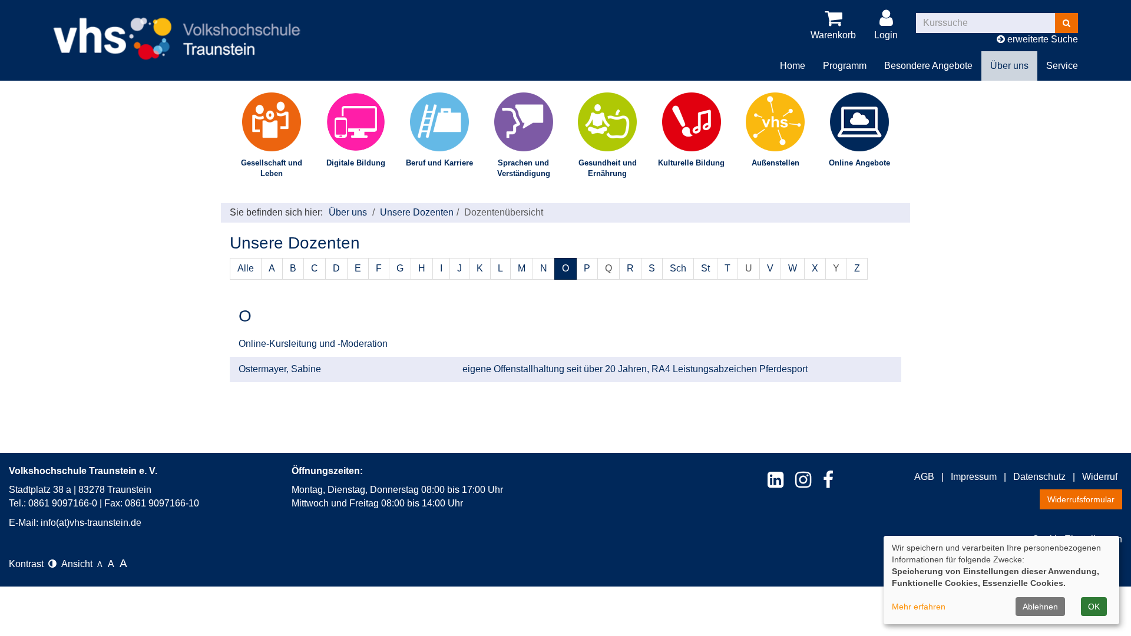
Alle (245, 268)
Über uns (348, 212)
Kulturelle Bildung (691, 162)
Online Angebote (859, 162)
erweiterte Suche (1041, 39)
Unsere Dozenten (417, 212)
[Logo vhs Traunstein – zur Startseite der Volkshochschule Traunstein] (176, 29)
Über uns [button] (1009, 66)
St (705, 268)
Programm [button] (845, 66)
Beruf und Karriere (439, 162)
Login (886, 35)
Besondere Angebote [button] (928, 66)
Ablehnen (1040, 606)
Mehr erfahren (918, 606)
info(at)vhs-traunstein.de (91, 523)
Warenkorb (833, 35)
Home (792, 66)
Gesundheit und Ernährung (607, 168)
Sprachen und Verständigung (523, 168)
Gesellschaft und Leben (271, 168)
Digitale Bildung (355, 162)
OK (1094, 606)
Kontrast (28, 564)
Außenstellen (775, 162)
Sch (678, 268)
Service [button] (1062, 66)
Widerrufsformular (1081, 499)
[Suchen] (1066, 23)
